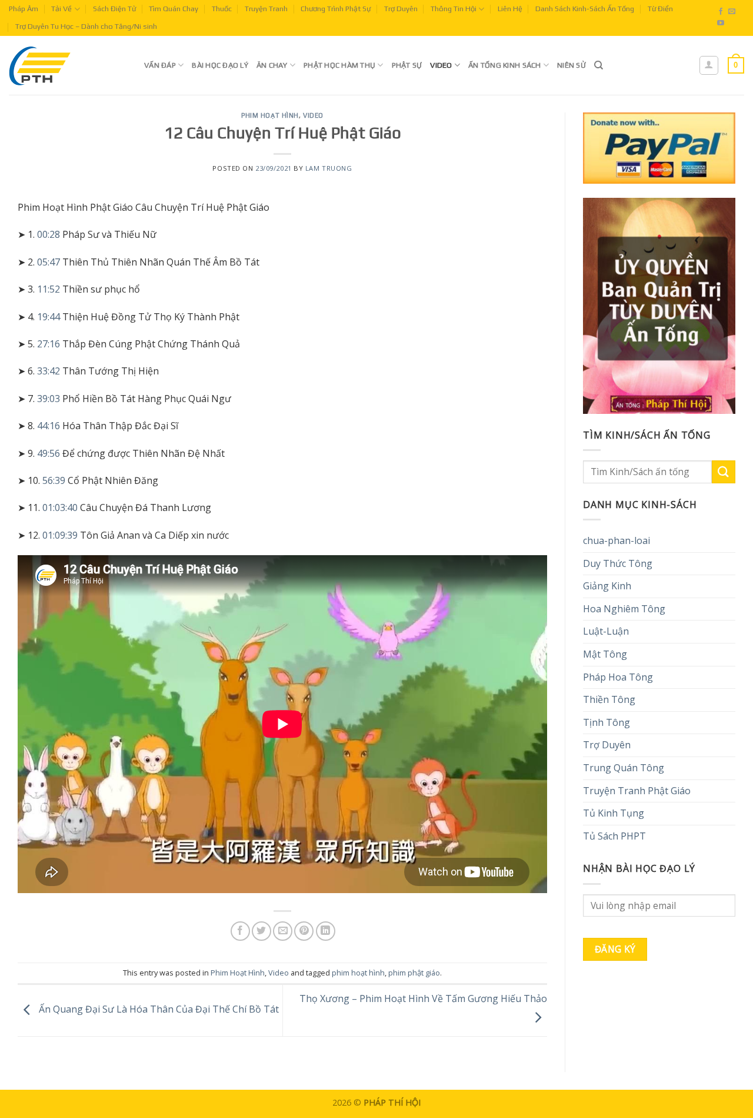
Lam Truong (328, 168)
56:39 (53, 480)
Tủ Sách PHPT (614, 836)
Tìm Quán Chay (173, 8)
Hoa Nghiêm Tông (624, 608)
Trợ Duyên (401, 8)
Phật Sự (407, 65)
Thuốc (222, 8)
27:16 (48, 343)
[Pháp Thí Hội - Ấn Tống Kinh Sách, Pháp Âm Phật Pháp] (67, 65)
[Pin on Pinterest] (304, 931)
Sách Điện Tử (114, 8)
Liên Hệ (510, 8)
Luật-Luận (606, 631)
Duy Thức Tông (617, 563)
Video (441, 65)
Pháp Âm (23, 8)
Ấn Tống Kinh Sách (504, 65)
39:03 (48, 398)
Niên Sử (571, 65)
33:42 (48, 370)
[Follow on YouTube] (720, 23)
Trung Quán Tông (623, 767)
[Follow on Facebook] (720, 12)
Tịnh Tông (606, 722)
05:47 (48, 262)
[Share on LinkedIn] (325, 931)
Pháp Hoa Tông (618, 677)
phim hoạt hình (358, 972)
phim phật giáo (414, 972)
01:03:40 (60, 507)
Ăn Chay (272, 65)
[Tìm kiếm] (598, 65)
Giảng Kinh (607, 585)
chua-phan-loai (616, 540)
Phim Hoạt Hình (270, 115)
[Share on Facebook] (240, 931)
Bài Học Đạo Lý (220, 65)
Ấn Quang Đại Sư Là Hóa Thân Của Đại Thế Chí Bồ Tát (157, 1009)
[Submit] (723, 471)
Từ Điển (660, 8)
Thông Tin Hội (454, 8)
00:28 (48, 234)
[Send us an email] (731, 12)
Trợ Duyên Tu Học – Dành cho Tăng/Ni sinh (86, 26)
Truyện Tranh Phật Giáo (637, 790)
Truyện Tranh (266, 8)
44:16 (48, 425)
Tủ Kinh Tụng (613, 813)
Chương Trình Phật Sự (336, 8)
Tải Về (61, 8)
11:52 (48, 289)
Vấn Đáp (160, 65)
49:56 (48, 453)
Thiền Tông (609, 699)
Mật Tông (605, 654)
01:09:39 (60, 535)
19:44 (48, 316)
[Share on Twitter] (261, 931)
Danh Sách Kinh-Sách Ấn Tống (584, 8)
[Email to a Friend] (282, 931)
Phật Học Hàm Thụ (339, 65)
